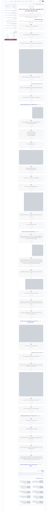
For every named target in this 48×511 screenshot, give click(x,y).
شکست (30, 428)
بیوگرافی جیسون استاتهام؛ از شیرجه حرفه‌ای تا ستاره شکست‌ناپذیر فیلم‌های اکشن (11, 23)
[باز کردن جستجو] (4, 1)
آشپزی (21, 1)
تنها (26, 312)
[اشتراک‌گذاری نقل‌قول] (30, 28)
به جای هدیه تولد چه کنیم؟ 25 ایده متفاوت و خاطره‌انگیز (11, 21)
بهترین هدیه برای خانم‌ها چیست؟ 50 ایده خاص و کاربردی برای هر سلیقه (10, 28)
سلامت (25, 1)
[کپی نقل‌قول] (32, 28)
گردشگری (18, 1)
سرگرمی (12, 1)
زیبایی (23, 1)
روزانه (42, 1)
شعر (27, 1)
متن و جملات (30, 1)
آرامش (39, 236)
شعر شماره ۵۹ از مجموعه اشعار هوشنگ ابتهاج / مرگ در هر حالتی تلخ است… (10, 18)
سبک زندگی (15, 1)
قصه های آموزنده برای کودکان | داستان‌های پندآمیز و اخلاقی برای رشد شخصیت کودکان (10, 11)
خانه (33, 1)
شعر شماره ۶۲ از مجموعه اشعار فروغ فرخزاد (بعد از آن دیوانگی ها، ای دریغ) (10, 15)
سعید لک (38, 470)
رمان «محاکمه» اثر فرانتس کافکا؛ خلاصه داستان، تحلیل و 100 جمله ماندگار (10, 26)
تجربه (32, 135)
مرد (30, 356)
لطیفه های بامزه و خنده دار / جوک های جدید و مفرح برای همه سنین (10, 8)
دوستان (28, 87)
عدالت (33, 186)
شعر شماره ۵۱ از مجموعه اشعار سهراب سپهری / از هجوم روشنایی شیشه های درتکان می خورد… (10, 13)
